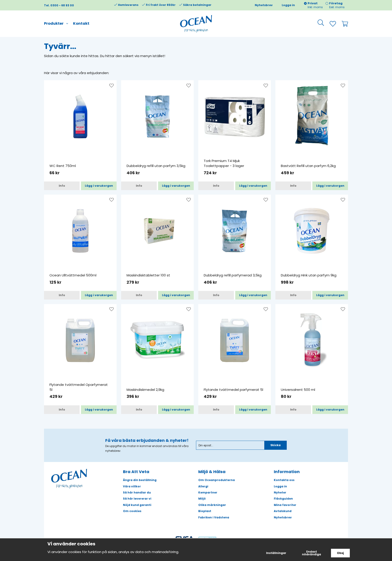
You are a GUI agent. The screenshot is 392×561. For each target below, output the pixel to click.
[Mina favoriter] (330, 24)
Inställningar (276, 553)
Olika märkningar (212, 505)
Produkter (54, 23)
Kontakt (81, 23)
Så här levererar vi (137, 499)
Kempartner (207, 492)
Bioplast (204, 511)
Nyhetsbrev (264, 5)
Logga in (288, 5)
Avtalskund (283, 511)
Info (62, 186)
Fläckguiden (283, 499)
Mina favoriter (285, 505)
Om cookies (132, 511)
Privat (313, 3)
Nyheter (280, 492)
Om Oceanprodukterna (216, 480)
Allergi (203, 486)
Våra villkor (132, 486)
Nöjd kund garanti (137, 505)
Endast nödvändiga (311, 553)
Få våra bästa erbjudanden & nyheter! (147, 440)
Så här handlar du (137, 492)
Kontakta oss (284, 480)
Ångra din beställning (140, 480)
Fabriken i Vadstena (213, 517)
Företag (336, 3)
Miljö (202, 499)
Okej (340, 553)
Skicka (275, 445)
